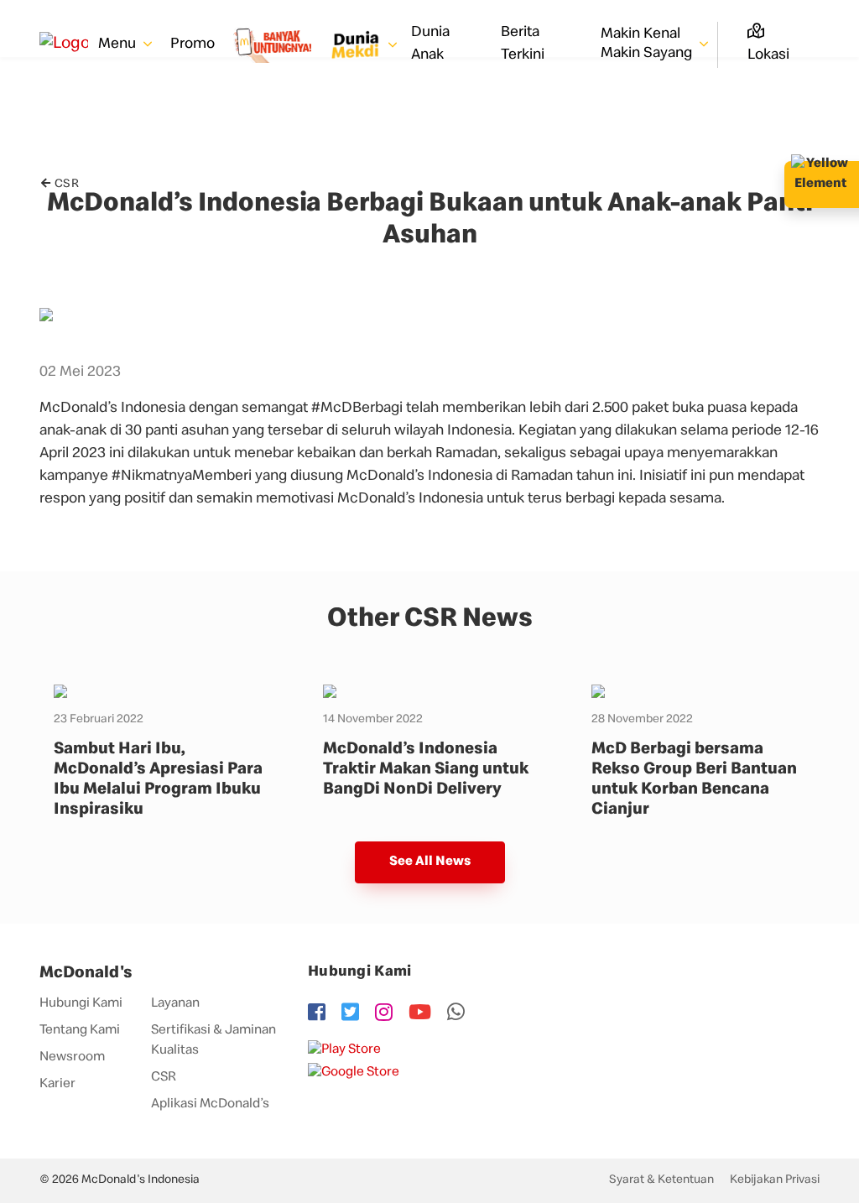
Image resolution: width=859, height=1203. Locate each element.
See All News (430, 862)
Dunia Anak (430, 44)
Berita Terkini (522, 44)
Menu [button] (118, 44)
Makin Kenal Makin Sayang (648, 44)
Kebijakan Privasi (775, 1180)
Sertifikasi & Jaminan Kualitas (213, 1041)
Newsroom (72, 1058)
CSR (67, 184)
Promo (192, 44)
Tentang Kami (79, 1031)
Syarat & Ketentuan (661, 1180)
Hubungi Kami (80, 1004)
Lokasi (768, 55)
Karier (57, 1084)
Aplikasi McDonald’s (210, 1105)
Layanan (175, 1004)
